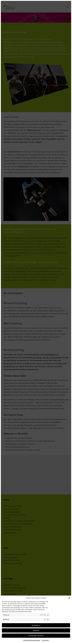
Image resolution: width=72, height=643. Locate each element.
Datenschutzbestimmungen (31, 640)
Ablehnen (36, 630)
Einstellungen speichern (36, 636)
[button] (69, 598)
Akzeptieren (36, 625)
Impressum (45, 640)
